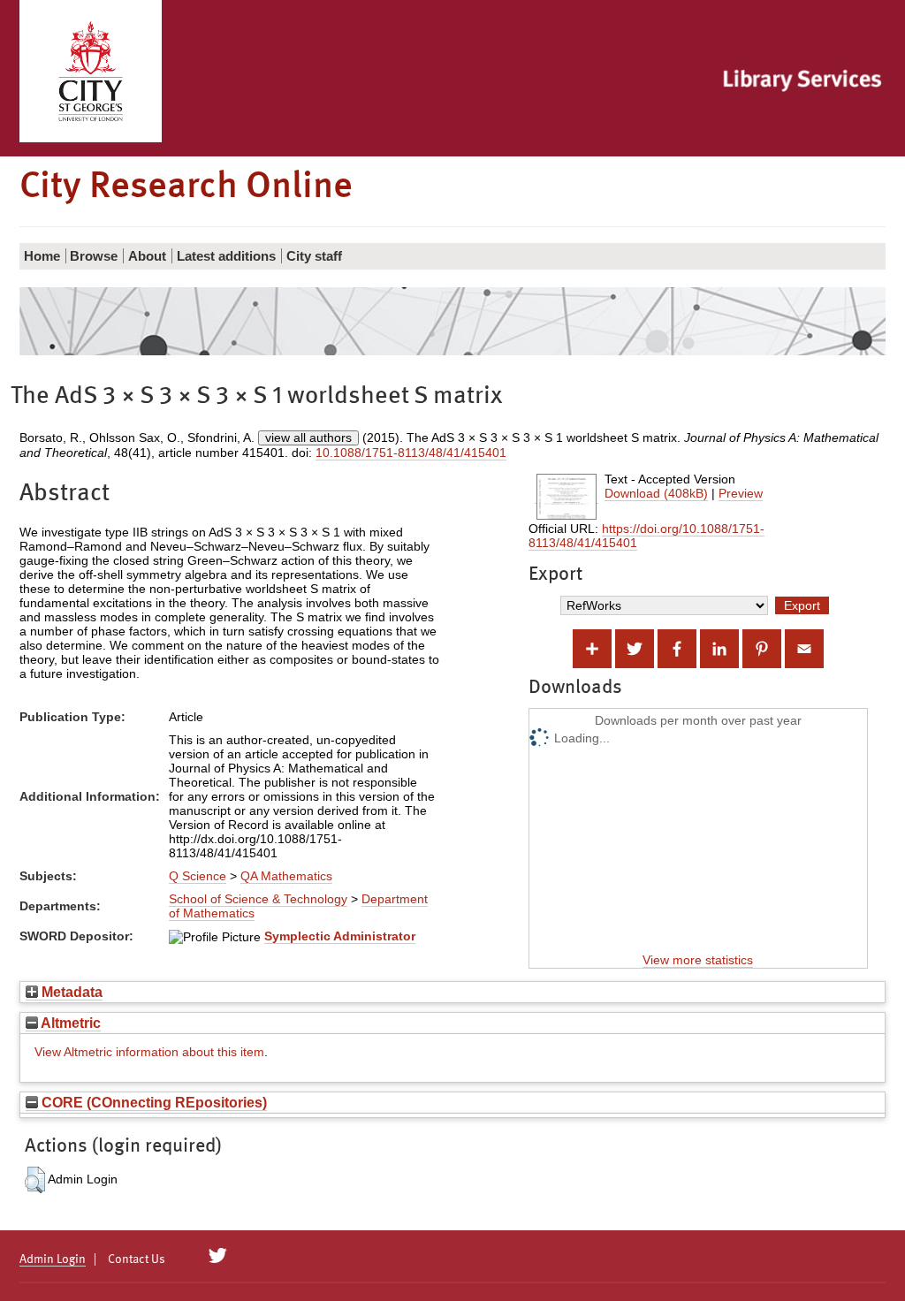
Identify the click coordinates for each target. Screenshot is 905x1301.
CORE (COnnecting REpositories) (152, 1102)
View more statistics (698, 960)
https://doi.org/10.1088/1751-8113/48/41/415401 (646, 535)
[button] (35, 1180)
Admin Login (52, 1259)
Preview (741, 493)
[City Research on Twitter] (218, 1256)
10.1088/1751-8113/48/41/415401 (411, 452)
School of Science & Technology (258, 899)
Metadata (70, 992)
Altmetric (69, 1023)
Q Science (197, 876)
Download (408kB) (656, 493)
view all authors (308, 437)
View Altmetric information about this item (149, 1052)
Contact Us (136, 1259)
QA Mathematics (286, 876)
